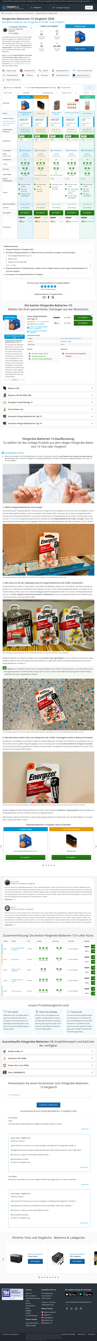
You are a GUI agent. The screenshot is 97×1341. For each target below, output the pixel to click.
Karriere (28, 1303)
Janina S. (13, 907)
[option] (27, 1258)
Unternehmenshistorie (33, 1298)
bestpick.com (48, 1323)
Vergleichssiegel (31, 1325)
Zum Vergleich (35, 1261)
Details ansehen (80, 49)
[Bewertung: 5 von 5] (55, 286)
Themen (28, 1313)
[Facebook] (48, 297)
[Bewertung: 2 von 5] (45, 286)
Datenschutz (82, 1334)
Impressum (91, 1334)
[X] (52, 297)
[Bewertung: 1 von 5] (42, 286)
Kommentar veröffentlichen (48, 1105)
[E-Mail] (44, 297)
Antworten (85, 1129)
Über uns (28, 1293)
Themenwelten (30, 1306)
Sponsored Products (32, 1323)
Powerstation (33, 1256)
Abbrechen (66, 1105)
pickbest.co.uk (48, 1320)
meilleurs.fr (47, 1315)
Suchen (89, 7)
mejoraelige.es (48, 1317)
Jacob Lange (15, 882)
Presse (28, 1308)
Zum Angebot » (25, 213)
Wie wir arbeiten (31, 1296)
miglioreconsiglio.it (50, 1312)
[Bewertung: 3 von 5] (48, 286)
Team (27, 1301)
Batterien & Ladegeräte (28, 13)
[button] (43, 865)
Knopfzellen (12, 519)
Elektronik (17, 13)
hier (67, 1304)
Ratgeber (28, 1311)
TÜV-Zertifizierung (31, 1315)
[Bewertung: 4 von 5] (51, 286)
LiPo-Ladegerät (75, 1256)
